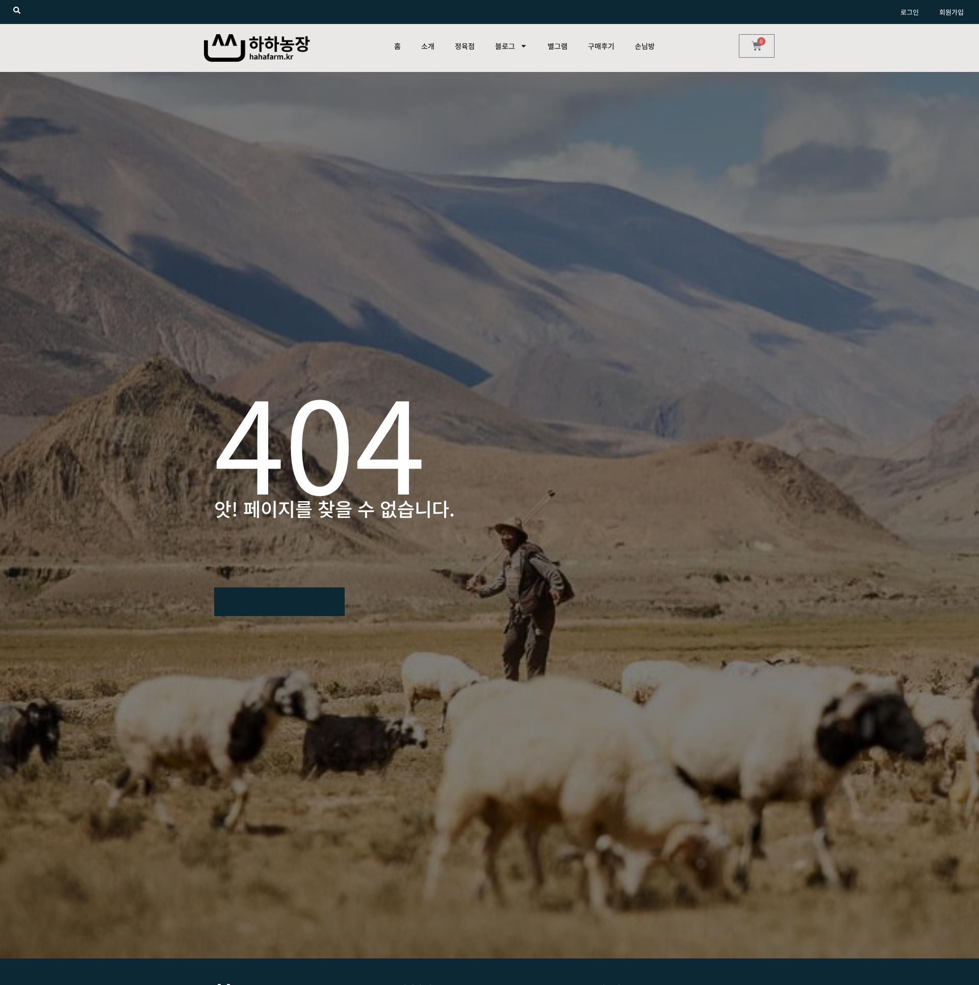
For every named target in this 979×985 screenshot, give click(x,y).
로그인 (909, 12)
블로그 (505, 46)
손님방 (645, 46)
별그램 (558, 46)
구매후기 (601, 46)
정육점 (465, 46)
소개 (427, 46)
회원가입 (951, 12)
